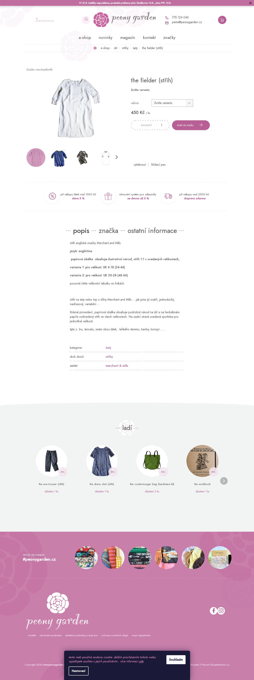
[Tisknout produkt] (140, 165)
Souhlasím (176, 659)
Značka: (39, 69)
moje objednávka (141, 635)
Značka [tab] (108, 230)
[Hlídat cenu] (158, 165)
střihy (109, 357)
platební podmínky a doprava (81, 635)
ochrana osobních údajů (114, 635)
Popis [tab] (81, 230)
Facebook (213, 611)
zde (141, 661)
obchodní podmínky (51, 635)
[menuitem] (85, 37)
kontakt (32, 635)
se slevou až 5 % (138, 198)
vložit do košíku (185, 125)
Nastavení (78, 671)
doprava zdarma (194, 198)
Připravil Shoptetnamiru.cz (215, 664)
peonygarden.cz (221, 611)
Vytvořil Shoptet (190, 664)
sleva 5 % (78, 198)
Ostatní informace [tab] (152, 230)
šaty (108, 348)
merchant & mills (117, 366)
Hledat (86, 20)
